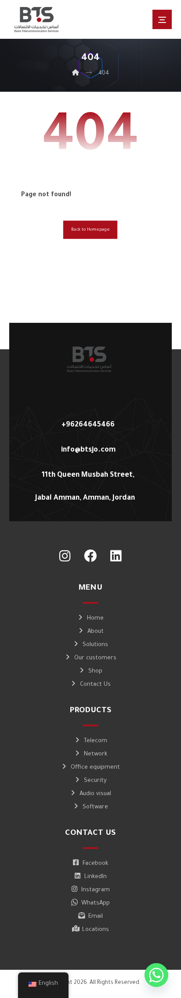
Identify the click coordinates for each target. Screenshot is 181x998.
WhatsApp (95, 903)
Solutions (95, 645)
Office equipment (95, 767)
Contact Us (95, 684)
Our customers (95, 658)
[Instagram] (65, 556)
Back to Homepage (90, 230)
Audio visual (95, 794)
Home (95, 618)
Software (95, 807)
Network (95, 754)
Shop (95, 671)
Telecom (95, 741)
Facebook (95, 863)
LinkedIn (95, 877)
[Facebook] (90, 556)
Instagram (95, 890)
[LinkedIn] (116, 556)
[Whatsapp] (156, 975)
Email (95, 916)
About (95, 631)
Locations (95, 930)
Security (95, 780)
